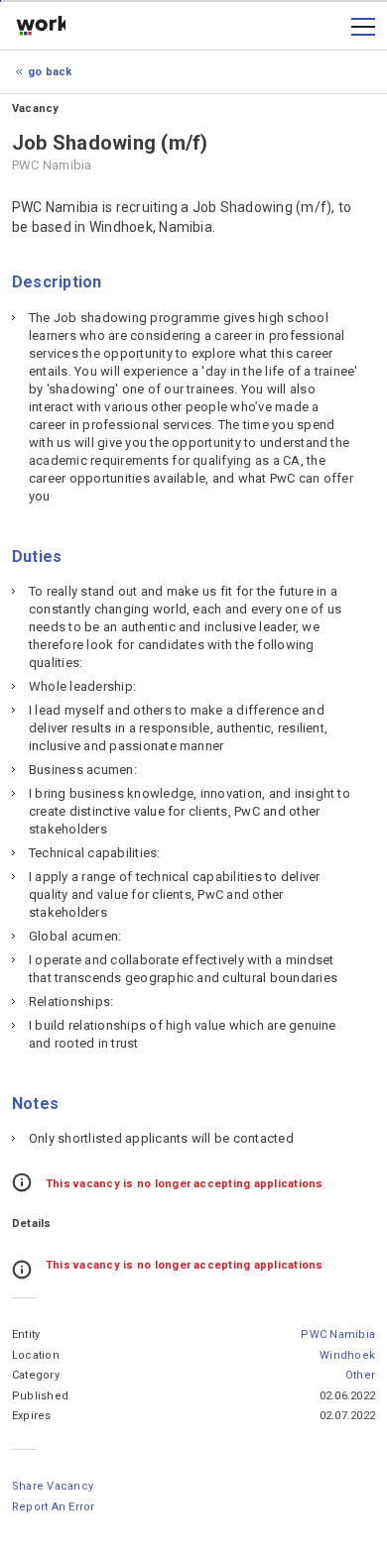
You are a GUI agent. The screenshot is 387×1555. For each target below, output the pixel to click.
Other (360, 1375)
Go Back (50, 71)
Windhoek (347, 1355)
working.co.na (40, 27)
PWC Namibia (338, 1334)
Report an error (53, 1506)
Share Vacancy (52, 1486)
